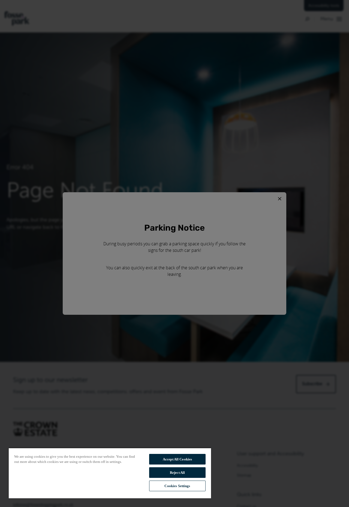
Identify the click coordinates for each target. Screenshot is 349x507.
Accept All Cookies (177, 459)
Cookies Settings (177, 486)
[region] (110, 473)
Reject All (177, 473)
